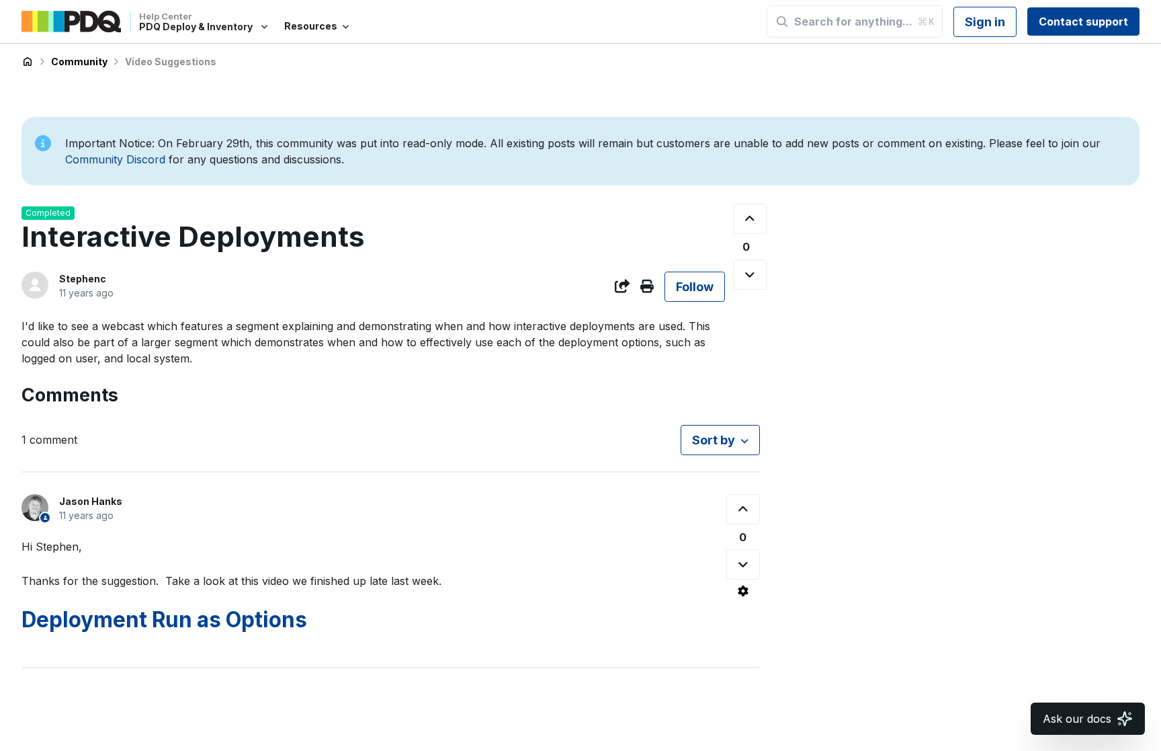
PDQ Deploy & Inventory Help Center (28, 62)
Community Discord (115, 159)
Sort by (713, 440)
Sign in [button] (985, 22)
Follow (695, 287)
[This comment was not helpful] (743, 564)
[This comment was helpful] (743, 509)
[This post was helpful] (750, 219)
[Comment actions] (743, 591)
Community (79, 61)
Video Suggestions (170, 61)
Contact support (1083, 21)
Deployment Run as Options (164, 619)
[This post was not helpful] (750, 275)
